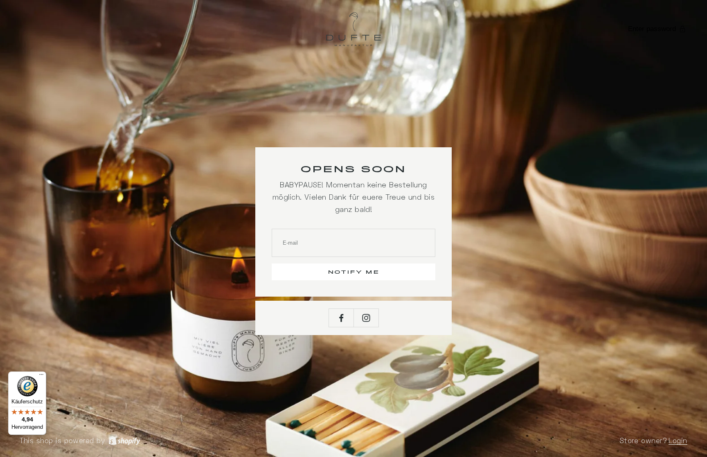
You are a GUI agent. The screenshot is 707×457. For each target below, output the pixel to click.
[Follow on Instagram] (366, 318)
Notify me (354, 272)
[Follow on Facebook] (341, 318)
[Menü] (41, 376)
